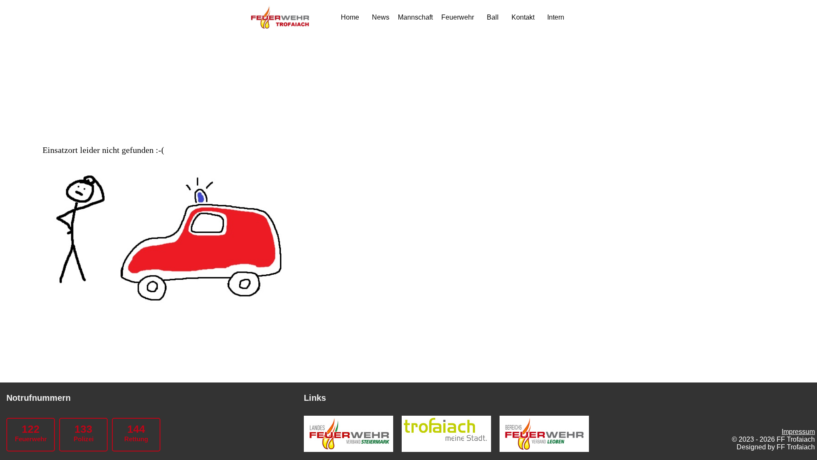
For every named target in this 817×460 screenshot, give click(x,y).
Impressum (798, 431)
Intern (555, 17)
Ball (493, 17)
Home (350, 17)
